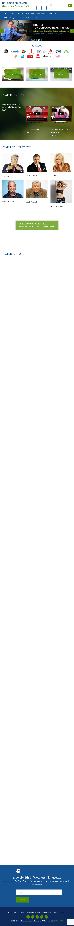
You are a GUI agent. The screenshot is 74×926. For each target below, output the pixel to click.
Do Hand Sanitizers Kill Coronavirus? (54, 509)
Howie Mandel (8, 201)
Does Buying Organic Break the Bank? (55, 334)
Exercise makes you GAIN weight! (16, 471)
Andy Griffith (31, 202)
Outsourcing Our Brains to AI (14, 840)
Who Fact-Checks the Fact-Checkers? (54, 568)
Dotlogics (58, 921)
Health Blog (52, 13)
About (12, 13)
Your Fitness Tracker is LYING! (15, 509)
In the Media (26, 18)
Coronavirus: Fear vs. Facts (13, 529)
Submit (22, 900)
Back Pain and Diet (47, 412)
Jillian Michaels (56, 206)
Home (6, 13)
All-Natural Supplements (11, 18)
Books (19, 13)
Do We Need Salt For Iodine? (14, 568)
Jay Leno (5, 176)
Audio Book (37, 74)
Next (72, 31)
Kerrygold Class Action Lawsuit (52, 354)
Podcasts (61, 74)
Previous (2, 31)
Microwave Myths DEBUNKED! (16, 451)
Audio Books (30, 13)
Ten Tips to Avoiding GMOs (14, 295)
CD (15, 912)
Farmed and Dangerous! (49, 315)
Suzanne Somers (56, 175)
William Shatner (32, 176)
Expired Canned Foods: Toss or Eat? (17, 334)
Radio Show (41, 13)
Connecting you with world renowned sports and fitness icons (35, 225)
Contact (36, 18)
